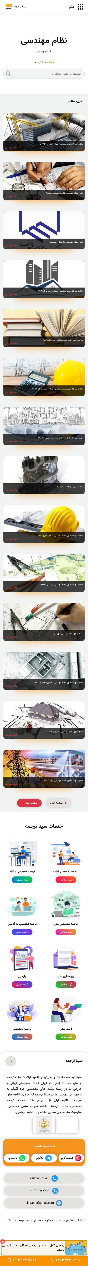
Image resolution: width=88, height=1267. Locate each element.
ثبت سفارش (66, 880)
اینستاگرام (67, 1157)
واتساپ (12, 1157)
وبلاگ (50, 62)
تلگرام (39, 1157)
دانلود (40, 62)
